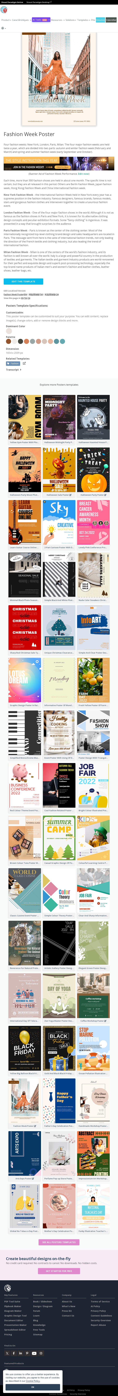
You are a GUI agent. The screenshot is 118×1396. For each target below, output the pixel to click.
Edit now (83, 173)
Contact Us (68, 1315)
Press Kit (67, 1310)
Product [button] (5, 19)
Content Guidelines (101, 1315)
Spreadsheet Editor (15, 1329)
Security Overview (101, 1320)
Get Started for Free (59, 1271)
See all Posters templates (59, 1242)
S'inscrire (100, 19)
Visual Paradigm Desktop (38, 2)
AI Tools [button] (39, 19)
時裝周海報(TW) (36, 294)
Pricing (8, 1334)
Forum (36, 1310)
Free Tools (39, 1329)
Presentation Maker (15, 1325)
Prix (93, 19)
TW (25, 298)
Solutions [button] (70, 19)
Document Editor (13, 1320)
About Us (67, 1301)
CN (29, 298)
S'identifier (111, 19)
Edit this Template (23, 281)
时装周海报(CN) (52, 294)
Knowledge (39, 1325)
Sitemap (37, 1334)
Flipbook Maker (12, 1306)
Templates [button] (82, 19)
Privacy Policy (98, 1310)
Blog (35, 1320)
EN (22, 298)
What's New (68, 1306)
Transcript (12, 369)
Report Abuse (98, 1325)
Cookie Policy (33, 1381)
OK (32, 1387)
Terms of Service (100, 1301)
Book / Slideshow (42, 1301)
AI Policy (95, 1306)
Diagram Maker (13, 1310)
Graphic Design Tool (15, 1315)
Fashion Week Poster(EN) (15, 294)
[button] (21, 20)
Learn (36, 1315)
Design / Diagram (43, 1306)
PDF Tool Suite (12, 1301)
